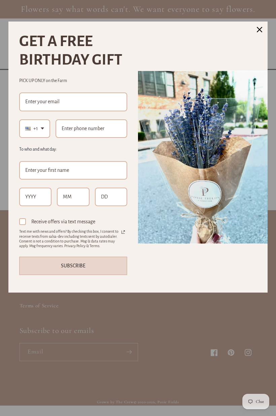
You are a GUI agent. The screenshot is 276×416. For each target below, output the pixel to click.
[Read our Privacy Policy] (123, 232)
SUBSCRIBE (73, 265)
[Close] (259, 30)
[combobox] (34, 128)
